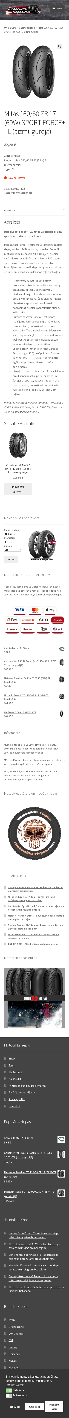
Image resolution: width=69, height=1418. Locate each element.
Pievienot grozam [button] (18, 489)
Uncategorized (27, 27)
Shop (12, 1058)
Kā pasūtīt (15, 1079)
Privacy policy (17, 1099)
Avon (12, 1320)
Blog (12, 1065)
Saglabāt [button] (34, 1406)
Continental (16, 1333)
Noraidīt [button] (15, 1406)
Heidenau (14, 1354)
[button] (59, 46)
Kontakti (14, 1106)
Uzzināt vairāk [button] (15, 1385)
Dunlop (13, 1347)
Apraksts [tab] (9, 210)
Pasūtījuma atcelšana (22, 1092)
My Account (15, 1072)
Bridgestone (16, 1326)
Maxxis (13, 1360)
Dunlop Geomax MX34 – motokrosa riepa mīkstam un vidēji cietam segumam (35, 927)
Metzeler (14, 1367)
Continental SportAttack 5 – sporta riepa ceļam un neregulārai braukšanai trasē (36, 908)
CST (11, 1340)
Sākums (12, 27)
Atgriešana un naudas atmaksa (27, 1085)
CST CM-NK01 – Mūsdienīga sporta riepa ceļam (33, 944)
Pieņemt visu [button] (54, 1406)
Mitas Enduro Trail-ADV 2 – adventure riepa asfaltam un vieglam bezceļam (31, 898)
